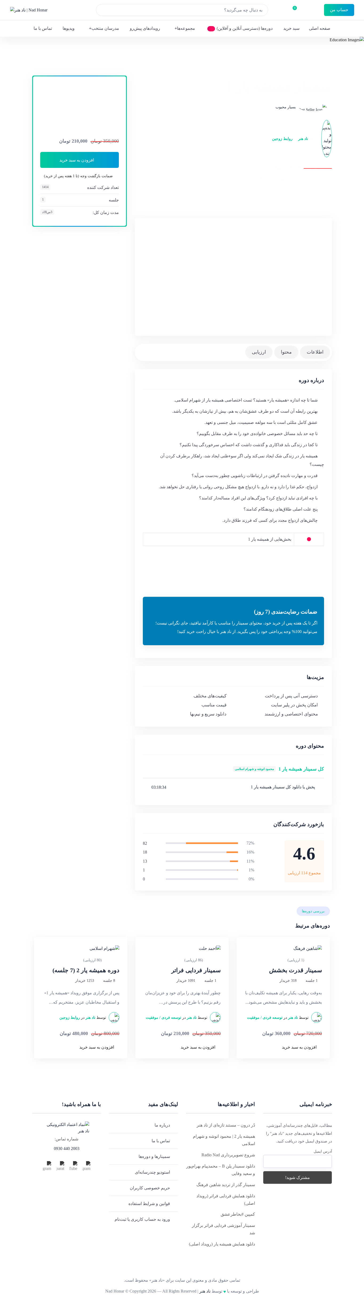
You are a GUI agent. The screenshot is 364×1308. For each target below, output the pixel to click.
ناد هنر (303, 139)
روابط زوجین (282, 139)
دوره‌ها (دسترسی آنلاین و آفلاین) (245, 28)
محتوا (286, 352)
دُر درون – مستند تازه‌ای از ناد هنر (226, 1125)
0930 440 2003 (66, 1148)
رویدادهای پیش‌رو (145, 28)
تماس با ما (43, 28)
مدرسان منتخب (105, 28)
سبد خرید (291, 28)
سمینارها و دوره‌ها (154, 1156)
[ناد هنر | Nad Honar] (28, 10)
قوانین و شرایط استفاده (149, 1203)
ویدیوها (69, 28)
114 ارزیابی (224, 107)
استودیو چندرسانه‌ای (152, 1172)
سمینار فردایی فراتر (196, 970)
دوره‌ (318, 68)
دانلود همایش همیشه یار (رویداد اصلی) (222, 1244)
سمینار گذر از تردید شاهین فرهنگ (225, 1184)
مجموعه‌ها (186, 28)
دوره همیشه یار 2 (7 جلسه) (85, 970)
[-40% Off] (182, 948)
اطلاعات (315, 352)
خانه (328, 68)
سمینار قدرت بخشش (295, 970)
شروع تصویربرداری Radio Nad (228, 1155)
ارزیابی (259, 352)
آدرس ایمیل (323, 1151)
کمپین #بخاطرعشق (238, 1214)
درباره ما (162, 1125)
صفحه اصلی (319, 28)
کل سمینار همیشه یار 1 (279, 769)
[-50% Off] (283, 948)
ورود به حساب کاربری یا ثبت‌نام (142, 1219)
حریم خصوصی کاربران (150, 1188)
